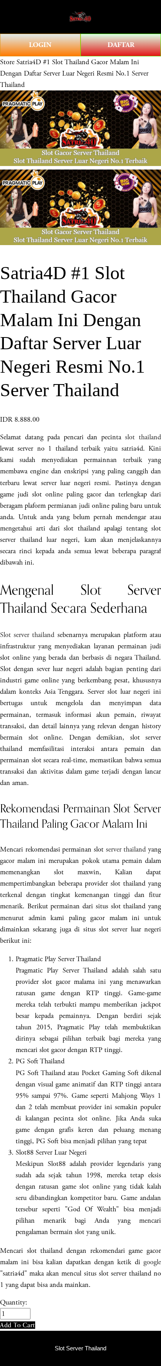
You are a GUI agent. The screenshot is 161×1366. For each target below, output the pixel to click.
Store (7, 62)
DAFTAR (120, 45)
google (152, 1262)
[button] (17, 1325)
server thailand (126, 849)
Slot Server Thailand (80, 1348)
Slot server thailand (27, 634)
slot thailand (143, 437)
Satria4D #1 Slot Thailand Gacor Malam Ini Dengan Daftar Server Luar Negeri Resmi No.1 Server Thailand (74, 73)
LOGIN (40, 45)
